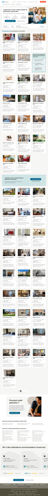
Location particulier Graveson (37, 435)
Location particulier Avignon (37, 430)
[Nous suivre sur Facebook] (19, 487)
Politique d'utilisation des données (21, 494)
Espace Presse (21, 484)
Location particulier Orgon (6, 437)
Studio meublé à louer (37, 41)
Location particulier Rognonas (22, 439)
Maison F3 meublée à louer (38, 123)
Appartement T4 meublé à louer (8, 83)
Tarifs (14, 484)
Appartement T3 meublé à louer (38, 143)
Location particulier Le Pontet (37, 440)
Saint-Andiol (12, 4)
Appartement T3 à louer (38, 82)
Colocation (19, 1)
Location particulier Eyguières (37, 436)
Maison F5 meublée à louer (23, 298)
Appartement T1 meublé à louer (23, 143)
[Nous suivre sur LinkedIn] (29, 487)
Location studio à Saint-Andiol (7, 424)
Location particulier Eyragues (7, 438)
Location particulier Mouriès (37, 437)
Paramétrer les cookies (36, 494)
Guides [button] (36, 1)
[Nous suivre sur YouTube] (27, 487)
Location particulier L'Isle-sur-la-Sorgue (24, 437)
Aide (37, 484)
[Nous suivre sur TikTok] (25, 487)
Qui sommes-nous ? (7, 484)
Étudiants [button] (25, 1)
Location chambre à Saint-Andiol (7, 423)
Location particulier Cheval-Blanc (38, 434)
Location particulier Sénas (21, 440)
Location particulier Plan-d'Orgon (7, 431)
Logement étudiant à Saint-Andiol (38, 424)
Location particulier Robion (21, 438)
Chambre (23, 491)
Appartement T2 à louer (23, 62)
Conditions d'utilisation (11, 494)
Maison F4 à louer (6, 103)
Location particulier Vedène (36, 439)
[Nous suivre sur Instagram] (23, 487)
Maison (17, 491)
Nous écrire (42, 484)
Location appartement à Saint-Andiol (23, 423)
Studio (20, 491)
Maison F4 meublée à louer (8, 142)
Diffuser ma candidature (14, 412)
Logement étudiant (34, 491)
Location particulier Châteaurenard (23, 430)
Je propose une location (21, 20)
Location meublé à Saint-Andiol (37, 423)
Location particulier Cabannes (7, 430)
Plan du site (28, 489)
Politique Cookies (29, 494)
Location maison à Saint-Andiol (22, 424)
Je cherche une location (10, 20)
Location (14, 1)
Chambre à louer (21, 257)
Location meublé (28, 491)
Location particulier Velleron (37, 438)
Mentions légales (30, 484)
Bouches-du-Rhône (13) (6, 4)
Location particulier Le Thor (21, 434)
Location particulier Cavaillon (7, 436)
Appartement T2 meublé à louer (8, 42)
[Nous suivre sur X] (21, 487)
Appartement (13, 491)
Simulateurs (30, 1)
